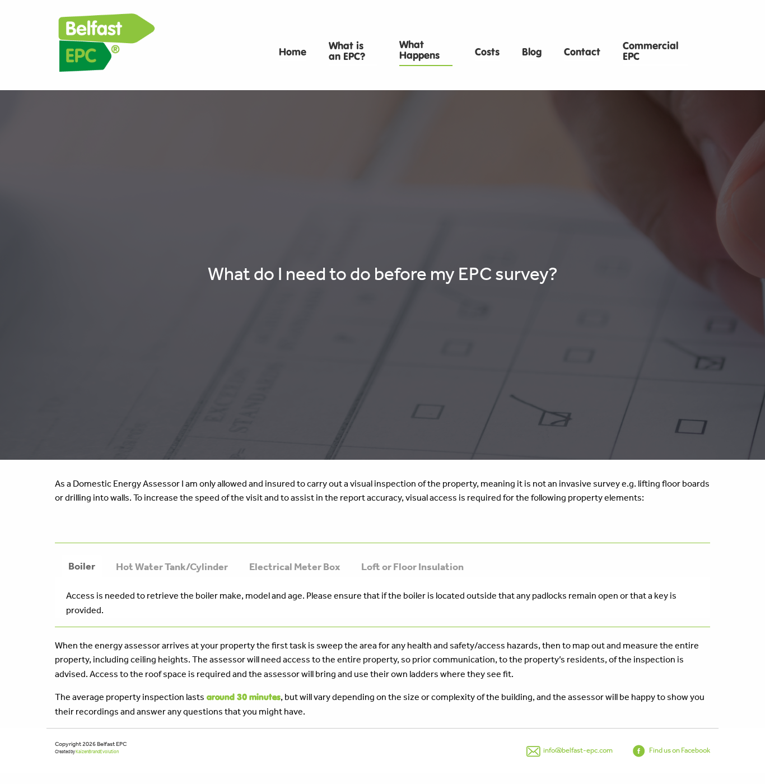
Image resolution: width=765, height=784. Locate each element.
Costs (487, 52)
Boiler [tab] (81, 565)
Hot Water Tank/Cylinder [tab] (172, 566)
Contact (582, 52)
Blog (532, 52)
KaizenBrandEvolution (97, 751)
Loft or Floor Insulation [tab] (412, 566)
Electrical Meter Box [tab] (294, 566)
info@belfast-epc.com (577, 750)
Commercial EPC (650, 51)
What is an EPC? (347, 51)
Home (292, 52)
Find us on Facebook (679, 750)
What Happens (419, 50)
